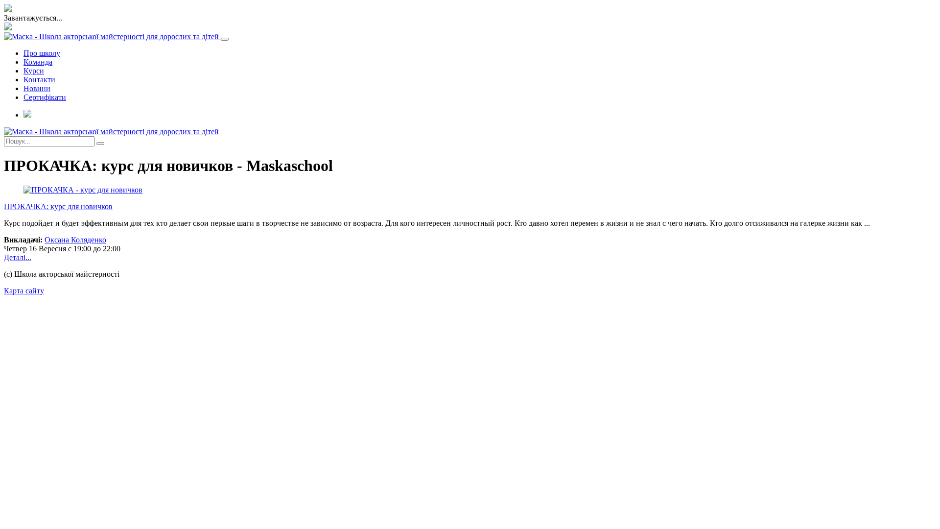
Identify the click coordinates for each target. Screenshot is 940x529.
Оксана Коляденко (75, 240)
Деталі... (17, 257)
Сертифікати (45, 97)
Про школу (42, 53)
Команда (38, 62)
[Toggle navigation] (225, 39)
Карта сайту (24, 291)
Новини (37, 88)
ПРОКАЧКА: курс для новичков (58, 206)
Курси (34, 71)
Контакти (39, 79)
